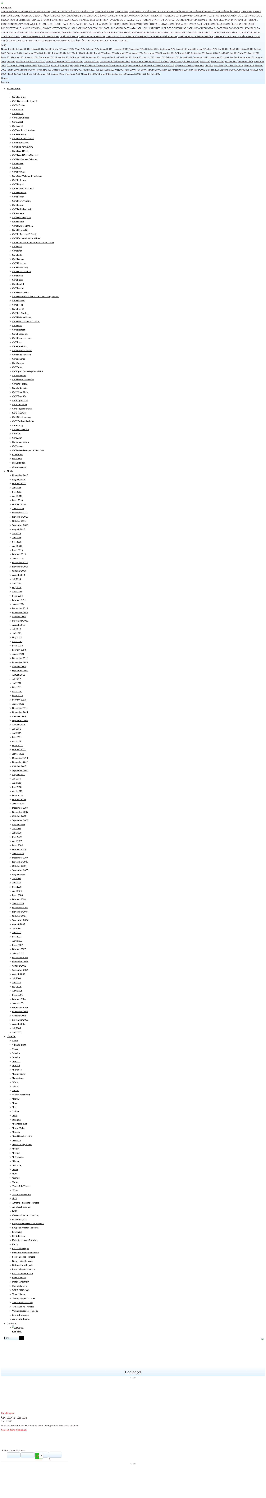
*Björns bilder (18, 1073)
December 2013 (151, 53)
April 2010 (194, 61)
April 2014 (100, 53)
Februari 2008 (19, 899)
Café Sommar (93, 32)
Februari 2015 (246, 49)
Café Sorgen (109, 32)
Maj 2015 (213, 49)
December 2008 (136, 65)
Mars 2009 (95, 65)
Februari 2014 (124, 53)
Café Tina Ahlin (69, 36)
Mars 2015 (234, 49)
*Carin (15, 1082)
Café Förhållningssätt (66, 19)
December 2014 (14, 53)
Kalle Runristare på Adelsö (24, 1240)
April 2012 (149, 57)
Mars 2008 (249, 65)
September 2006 (228, 69)
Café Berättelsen (229, 11)
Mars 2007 (140, 69)
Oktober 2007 (59, 69)
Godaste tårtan (14, 1417)
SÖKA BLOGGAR (20, 1290)
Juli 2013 (225, 53)
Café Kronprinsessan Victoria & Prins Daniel (33, 242)
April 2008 (238, 65)
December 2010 (91, 61)
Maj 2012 (139, 57)
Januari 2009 (121, 65)
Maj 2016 (59, 49)
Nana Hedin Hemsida (22, 1261)
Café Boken (100, 15)
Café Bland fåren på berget (45, 15)
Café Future (44, 19)
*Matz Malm (18, 1127)
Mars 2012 (160, 57)
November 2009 (20, 812)
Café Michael (67, 28)
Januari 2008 (13, 69)
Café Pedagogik (226, 28)
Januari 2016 (106, 49)
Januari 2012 (186, 57)
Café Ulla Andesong (135, 36)
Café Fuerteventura (23, 19)
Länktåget (81, 40)
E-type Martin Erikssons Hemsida (28, 1223)
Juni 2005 (155, 73)
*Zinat (15, 1190)
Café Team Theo (10, 36)
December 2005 (72, 73)
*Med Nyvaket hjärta (22, 1136)
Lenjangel (133, 1372)
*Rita (14, 1173)
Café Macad (218, 24)
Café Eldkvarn (184, 15)
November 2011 (217, 57)
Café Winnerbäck (202, 36)
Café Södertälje (250, 32)
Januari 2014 (137, 53)
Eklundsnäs (66, 40)
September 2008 (183, 65)
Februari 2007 (153, 69)
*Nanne (15, 1161)
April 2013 (254, 53)
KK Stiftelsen (18, 1236)
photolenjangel (117, 40)
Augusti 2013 (213, 53)
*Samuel (16, 1177)
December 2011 (200, 57)
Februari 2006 (45, 73)
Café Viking (185, 36)
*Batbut (16, 1065)
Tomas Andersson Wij (22, 1302)
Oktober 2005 (104, 73)
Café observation (249, 36)
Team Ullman (18, 1294)
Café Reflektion (23, 32)
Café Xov (219, 36)
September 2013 (199, 53)
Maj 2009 (74, 65)
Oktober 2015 (152, 49)
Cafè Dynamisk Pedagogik (34, 11)
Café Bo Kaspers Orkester (77, 15)
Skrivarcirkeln (97, 40)
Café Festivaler (247, 15)
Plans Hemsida (19, 1277)
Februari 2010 (217, 61)
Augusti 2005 (134, 73)
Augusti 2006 (242, 69)
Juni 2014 (80, 53)
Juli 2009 (55, 65)
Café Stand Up (181, 32)
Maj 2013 (244, 53)
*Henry (15, 1098)
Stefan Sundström (20, 1281)
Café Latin (69, 24)
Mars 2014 (111, 53)
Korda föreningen (20, 1248)
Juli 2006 (254, 69)
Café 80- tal (87, 11)
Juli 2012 (120, 57)
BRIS (14, 1211)
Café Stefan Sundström (204, 32)
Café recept (8, 40)
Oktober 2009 (14, 65)
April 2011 (40, 61)
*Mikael (16, 1152)
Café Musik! (96, 28)
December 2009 (245, 61)
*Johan (15, 1111)
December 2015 (120, 49)
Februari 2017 (37, 49)
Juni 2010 (174, 61)
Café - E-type (58, 11)
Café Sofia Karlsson (73, 32)
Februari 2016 (92, 49)
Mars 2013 (6, 57)
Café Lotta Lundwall (157, 24)
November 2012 (63, 57)
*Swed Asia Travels (21, 1186)
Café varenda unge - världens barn (37, 40)
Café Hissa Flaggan (107, 19)
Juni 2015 (203, 49)
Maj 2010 (184, 61)
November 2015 (137, 49)
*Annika (16, 1053)
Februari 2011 (64, 61)
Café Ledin (82, 24)
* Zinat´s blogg (19, 1044)
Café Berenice (182, 11)
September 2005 (120, 73)
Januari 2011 (77, 61)
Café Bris (113, 15)
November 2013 (168, 53)
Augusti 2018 (23, 49)
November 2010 (108, 61)
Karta (15, 1244)
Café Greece (88, 19)
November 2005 (89, 73)
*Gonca (15, 1090)
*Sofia (15, 1182)
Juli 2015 (193, 49)
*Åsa (14, 1198)
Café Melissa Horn (237, 24)
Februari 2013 (19, 57)
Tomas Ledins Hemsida (23, 1306)
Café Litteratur (114, 24)
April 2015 (223, 49)
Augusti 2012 (108, 57)
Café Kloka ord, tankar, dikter (233, 19)
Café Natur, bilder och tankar (167, 28)
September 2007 (74, 69)
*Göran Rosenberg (21, 1094)
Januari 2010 (231, 61)
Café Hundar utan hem (150, 19)
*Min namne (18, 1157)
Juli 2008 (209, 65)
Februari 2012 (172, 57)
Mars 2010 (205, 61)
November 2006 (197, 69)
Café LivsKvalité (134, 24)
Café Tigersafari (49, 36)
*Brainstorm (18, 1078)
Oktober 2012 (78, 57)
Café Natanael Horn (136, 28)
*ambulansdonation (21, 1194)
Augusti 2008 (197, 65)
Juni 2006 (16, 982)
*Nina (15, 1169)
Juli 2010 (164, 61)
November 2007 (43, 69)
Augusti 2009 (44, 65)
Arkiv (3, 44)
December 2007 (27, 69)
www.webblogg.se (21, 1319)
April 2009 (85, 65)
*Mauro (16, 1132)
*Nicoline (16, 1165)
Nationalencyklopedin (22, 1265)
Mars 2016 (80, 49)
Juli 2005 (146, 73)
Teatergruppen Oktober (23, 1298)
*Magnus (16, 1119)
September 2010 (139, 61)
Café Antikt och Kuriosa (158, 11)
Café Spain (124, 32)
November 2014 (31, 53)
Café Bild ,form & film (22, 146)
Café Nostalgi (207, 28)
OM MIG (11, 1323)
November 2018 (9, 49)
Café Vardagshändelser (162, 36)
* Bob (15, 1040)
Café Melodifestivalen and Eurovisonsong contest (35, 296)
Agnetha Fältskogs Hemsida (25, 1202)
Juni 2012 (129, 57)
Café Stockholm (230, 32)
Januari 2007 (166, 69)
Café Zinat (231, 36)
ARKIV (10, 471)
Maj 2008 (228, 65)
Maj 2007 (119, 69)
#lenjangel (21, 1429)
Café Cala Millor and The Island (155, 15)
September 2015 (168, 49)
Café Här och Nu (174, 19)
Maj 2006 (11, 73)
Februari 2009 (108, 65)
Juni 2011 (20, 61)
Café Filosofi (18, 196)
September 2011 (247, 57)
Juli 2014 (71, 53)
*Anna (15, 1048)
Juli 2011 (11, 61)
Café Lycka (176, 24)
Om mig (5, 78)
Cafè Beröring (10, 11)
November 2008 (152, 65)
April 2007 (130, 69)
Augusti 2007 (89, 69)
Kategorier (6, 7)
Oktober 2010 (123, 61)
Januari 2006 (58, 73)
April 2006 (21, 73)
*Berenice (17, 1069)
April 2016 (69, 49)
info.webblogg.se (20, 1315)
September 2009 (29, 65)
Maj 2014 (90, 53)
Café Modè (82, 28)
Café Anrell (136, 11)
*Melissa (16, 1140)
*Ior (14, 1107)
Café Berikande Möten (205, 11)
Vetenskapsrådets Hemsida (25, 1310)
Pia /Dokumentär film (22, 1273)
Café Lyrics (189, 24)
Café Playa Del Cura (248, 28)
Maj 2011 (30, 61)
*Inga (14, 1103)
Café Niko (193, 28)
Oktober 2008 (167, 65)
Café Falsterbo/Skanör (223, 15)
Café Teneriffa (30, 36)
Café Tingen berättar (92, 36)
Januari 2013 (32, 57)
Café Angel (121, 11)
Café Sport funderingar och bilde (151, 32)
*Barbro (16, 1061)
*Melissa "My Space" (22, 1144)
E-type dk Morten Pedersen (25, 1227)
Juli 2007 (100, 69)
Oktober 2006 (212, 69)
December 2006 (181, 69)
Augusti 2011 (18, 724)
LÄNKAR (11, 1036)
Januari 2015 (18, 558)
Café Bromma (127, 15)
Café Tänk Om (114, 36)
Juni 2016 (49, 49)
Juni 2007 (109, 69)
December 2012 (46, 57)
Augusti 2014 (59, 53)
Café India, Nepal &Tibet (199, 19)
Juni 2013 (234, 53)
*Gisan (15, 1086)
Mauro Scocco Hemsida (23, 1256)
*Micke (15, 1148)
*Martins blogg (19, 1123)
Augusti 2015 (182, 49)
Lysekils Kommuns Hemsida (25, 1252)
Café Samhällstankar (47, 32)
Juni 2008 (218, 65)
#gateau (5, 1429)
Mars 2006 (32, 73)
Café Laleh (55, 24)
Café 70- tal (73, 11)
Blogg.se (5, 82)
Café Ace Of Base (104, 11)
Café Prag (7, 32)
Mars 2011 (51, 61)
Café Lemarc (96, 24)
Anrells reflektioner (21, 1206)
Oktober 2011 (232, 57)
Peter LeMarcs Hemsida (23, 1269)
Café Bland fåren (17, 15)
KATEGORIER (14, 88)
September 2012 (94, 57)
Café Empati (201, 15)
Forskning (17, 1231)
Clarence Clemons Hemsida (25, 1215)
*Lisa (14, 1115)
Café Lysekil (204, 24)
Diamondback (19, 1219)
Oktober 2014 (46, 53)
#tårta (12, 1429)
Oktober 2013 (183, 53)
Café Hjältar (127, 19)
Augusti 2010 (153, 61)
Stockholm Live (19, 1285)
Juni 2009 (64, 65)
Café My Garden (113, 28)
